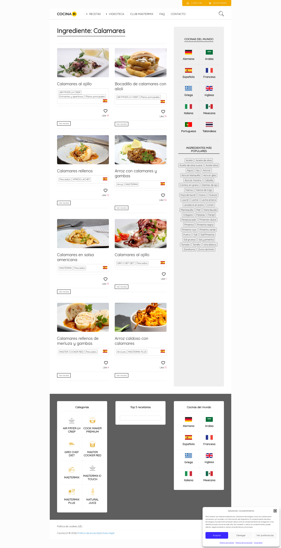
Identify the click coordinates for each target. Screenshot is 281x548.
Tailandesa (209, 131)
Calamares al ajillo (74, 83)
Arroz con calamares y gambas (136, 173)
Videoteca (116, 14)
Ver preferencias (265, 535)
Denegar (241, 535)
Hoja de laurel (187, 195)
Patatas (200, 214)
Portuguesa (188, 131)
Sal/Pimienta (207, 234)
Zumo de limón (206, 249)
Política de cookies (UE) (69, 526)
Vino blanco (209, 244)
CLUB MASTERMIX (141, 14)
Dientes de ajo (210, 185)
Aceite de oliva (204, 160)
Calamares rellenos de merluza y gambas (77, 341)
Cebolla (209, 180)
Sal (195, 234)
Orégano (188, 214)
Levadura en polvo (194, 204)
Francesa (209, 77)
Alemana (188, 59)
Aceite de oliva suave (191, 165)
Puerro (187, 234)
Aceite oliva (212, 165)
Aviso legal (258, 542)
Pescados (65, 179)
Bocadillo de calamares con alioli (140, 86)
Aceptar (217, 535)
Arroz (120, 184)
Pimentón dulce (207, 219)
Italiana (188, 113)
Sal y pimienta (206, 239)
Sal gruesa (189, 239)
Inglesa (209, 95)
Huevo (202, 195)
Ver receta (64, 123)
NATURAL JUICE (92, 501)
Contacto (178, 14)
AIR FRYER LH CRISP (70, 92)
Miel (198, 209)
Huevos (213, 195)
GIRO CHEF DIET (125, 263)
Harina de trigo (204, 190)
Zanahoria (189, 249)
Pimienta (189, 224)
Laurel (185, 200)
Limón (210, 204)
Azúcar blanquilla (190, 175)
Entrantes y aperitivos (71, 96)
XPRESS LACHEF (81, 179)
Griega (188, 95)
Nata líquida (210, 209)
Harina (189, 190)
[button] (275, 510)
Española (189, 77)
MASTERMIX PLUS (137, 351)
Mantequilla (187, 209)
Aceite (189, 160)
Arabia (209, 59)
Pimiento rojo (189, 229)
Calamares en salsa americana (75, 257)
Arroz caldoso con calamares (131, 341)
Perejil (211, 214)
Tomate (185, 244)
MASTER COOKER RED (71, 351)
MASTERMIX (132, 184)
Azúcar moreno (193, 180)
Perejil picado (189, 219)
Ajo (198, 170)
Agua (190, 170)
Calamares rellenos (75, 170)
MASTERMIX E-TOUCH (92, 477)
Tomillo (196, 244)
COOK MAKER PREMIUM (92, 429)
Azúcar (207, 170)
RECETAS (95, 14)
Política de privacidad (243, 542)
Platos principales (95, 96)
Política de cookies (227, 542)
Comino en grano (189, 185)
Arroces (121, 351)
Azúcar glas (209, 175)
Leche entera (209, 200)
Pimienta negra (205, 224)
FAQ (162, 14)
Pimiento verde (208, 229)
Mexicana (209, 113)
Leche (195, 200)
